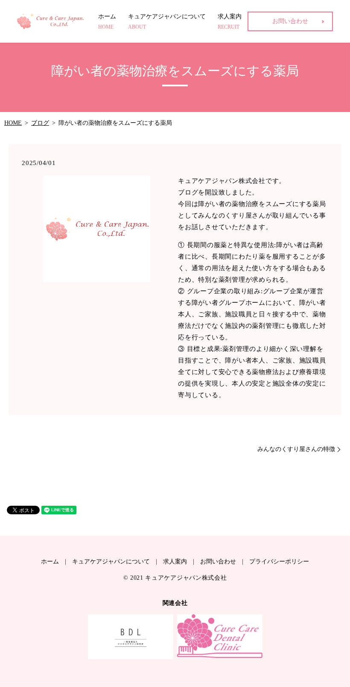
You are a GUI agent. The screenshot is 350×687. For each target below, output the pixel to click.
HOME (13, 123)
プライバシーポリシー (279, 561)
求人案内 (230, 21)
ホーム (107, 21)
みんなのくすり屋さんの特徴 (296, 449)
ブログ (40, 123)
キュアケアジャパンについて (167, 21)
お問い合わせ (290, 21)
